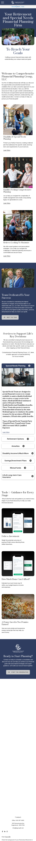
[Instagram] (7, 831)
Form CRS (7, 836)
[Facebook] (2, 831)
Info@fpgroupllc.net (18, 828)
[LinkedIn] (5, 831)
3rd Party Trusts (13, 423)
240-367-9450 (20, 820)
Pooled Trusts (25, 423)
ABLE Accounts (8, 426)
